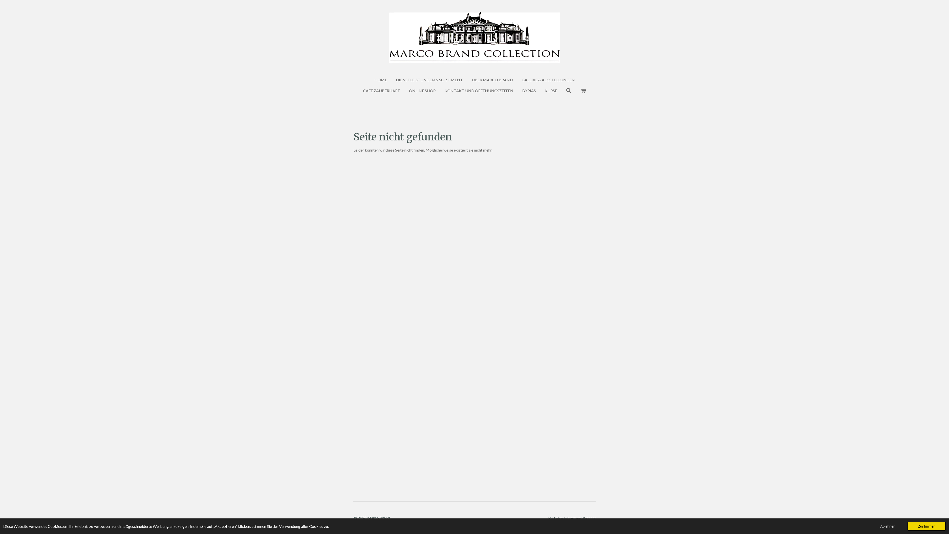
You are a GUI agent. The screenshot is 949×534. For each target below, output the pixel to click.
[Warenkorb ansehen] (583, 91)
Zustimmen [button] (926, 526)
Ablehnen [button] (887, 526)
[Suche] (569, 90)
